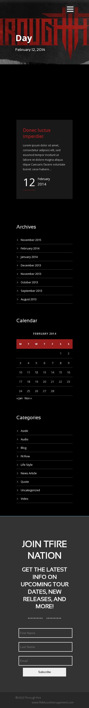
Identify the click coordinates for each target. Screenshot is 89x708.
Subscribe (44, 672)
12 (36, 372)
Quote (25, 482)
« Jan (19, 398)
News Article (29, 473)
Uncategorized (30, 490)
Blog (23, 448)
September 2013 (31, 291)
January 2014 (29, 257)
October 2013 (29, 282)
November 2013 (31, 274)
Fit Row (25, 456)
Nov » (28, 398)
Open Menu (70, 9)
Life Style (27, 465)
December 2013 (31, 265)
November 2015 (31, 240)
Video (24, 499)
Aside (24, 431)
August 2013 (29, 299)
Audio (24, 439)
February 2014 (30, 248)
